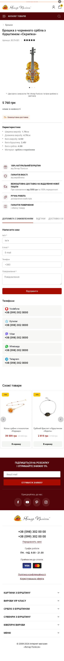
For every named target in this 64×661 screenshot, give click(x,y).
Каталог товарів (17, 16)
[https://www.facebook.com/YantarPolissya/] (18, 502)
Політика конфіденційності (32, 574)
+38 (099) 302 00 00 (32, 536)
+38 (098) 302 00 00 (32, 531)
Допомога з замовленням (17, 218)
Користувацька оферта (32, 578)
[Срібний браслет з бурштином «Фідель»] (47, 408)
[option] (18, 219)
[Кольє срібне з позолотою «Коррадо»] (16, 408)
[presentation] (3, 419)
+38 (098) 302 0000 (16, 325)
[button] (29, 88)
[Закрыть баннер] (59, 1)
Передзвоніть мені (32, 541)
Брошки (9, 25)
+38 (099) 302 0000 (16, 312)
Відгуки (40, 218)
